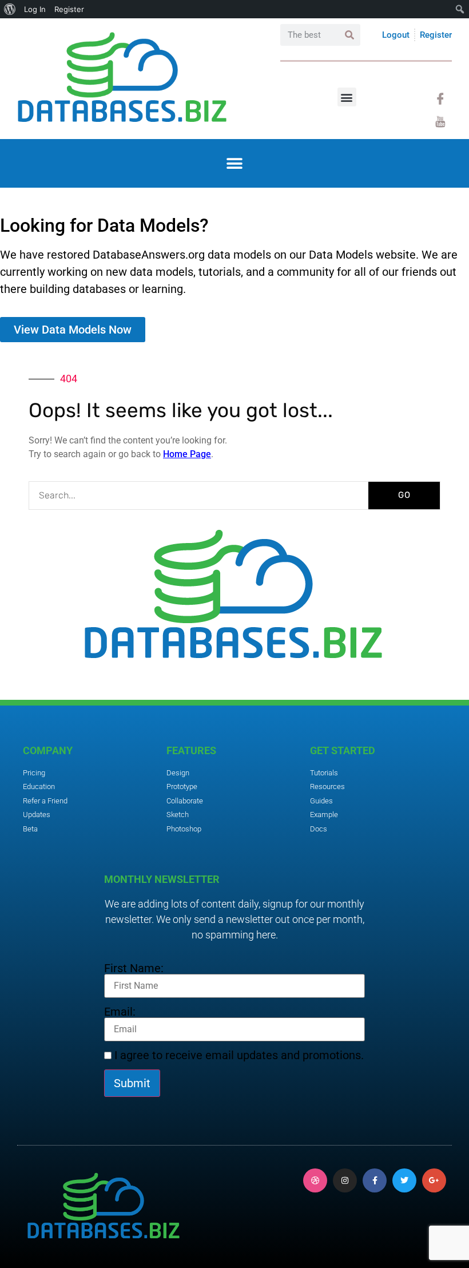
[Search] (349, 35)
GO (404, 495)
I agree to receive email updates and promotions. (238, 1055)
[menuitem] (10, 9)
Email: (120, 1011)
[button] (346, 97)
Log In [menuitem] (35, 9)
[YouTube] (440, 121)
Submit (132, 1083)
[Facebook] (440, 99)
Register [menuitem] (69, 9)
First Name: (134, 968)
